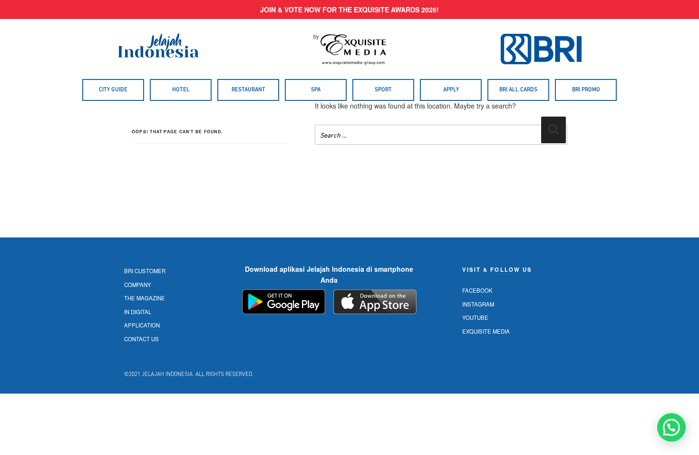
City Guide (113, 90)
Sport (383, 90)
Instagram (478, 304)
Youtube (475, 317)
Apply (451, 90)
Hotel (181, 90)
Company (137, 284)
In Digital (137, 312)
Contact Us (141, 339)
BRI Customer (144, 271)
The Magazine (144, 298)
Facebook (477, 290)
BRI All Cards (518, 90)
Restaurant (248, 90)
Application (142, 325)
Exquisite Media (486, 331)
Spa (315, 90)
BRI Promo (586, 90)
